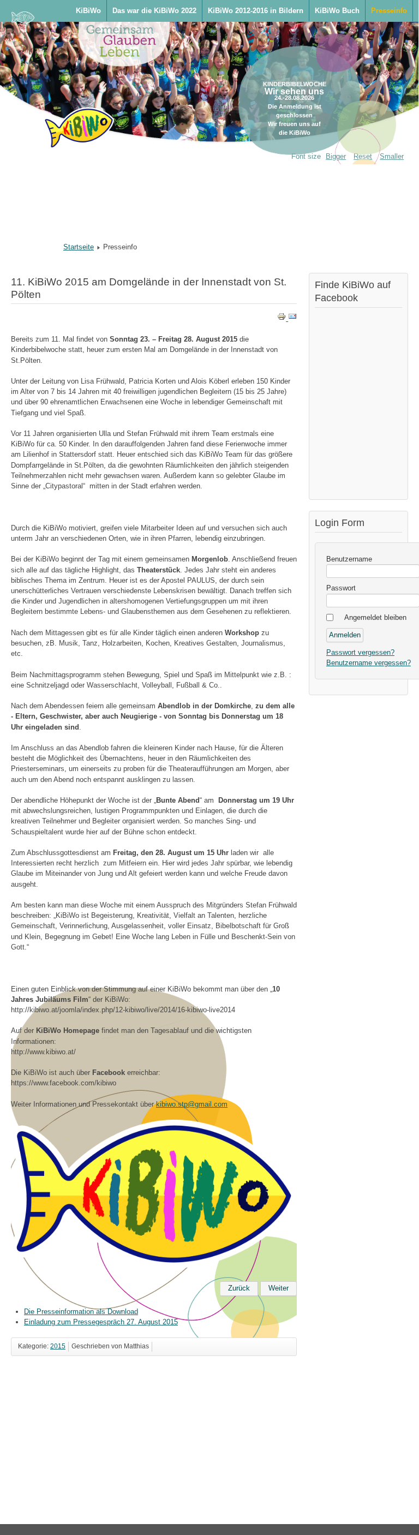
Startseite (78, 247)
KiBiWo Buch (337, 11)
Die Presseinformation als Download (81, 1311)
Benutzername (349, 559)
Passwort (341, 588)
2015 (57, 1346)
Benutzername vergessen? (368, 663)
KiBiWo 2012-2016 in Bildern (255, 11)
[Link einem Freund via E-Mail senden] (292, 318)
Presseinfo (389, 11)
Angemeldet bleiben (375, 617)
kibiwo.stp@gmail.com (192, 1104)
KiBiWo (88, 11)
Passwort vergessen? (360, 652)
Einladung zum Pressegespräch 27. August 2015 (101, 1322)
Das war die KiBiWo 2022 (154, 11)
